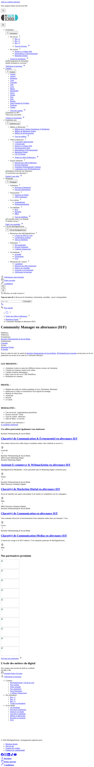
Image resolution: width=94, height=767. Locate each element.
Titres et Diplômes (21, 240)
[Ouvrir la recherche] (3, 287)
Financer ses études (22, 195)
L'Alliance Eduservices (18, 693)
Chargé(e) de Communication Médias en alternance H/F (34, 535)
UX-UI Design (20, 154)
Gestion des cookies (13, 748)
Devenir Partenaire (21, 165)
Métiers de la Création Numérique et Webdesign (32, 129)
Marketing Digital (21, 56)
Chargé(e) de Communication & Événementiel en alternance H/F (39, 438)
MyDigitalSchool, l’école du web (22, 683)
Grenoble (4, 343)
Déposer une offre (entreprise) (25, 266)
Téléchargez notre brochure (14, 277)
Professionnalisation (22, 204)
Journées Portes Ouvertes (13, 673)
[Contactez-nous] (2, 305)
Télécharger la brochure (23, 272)
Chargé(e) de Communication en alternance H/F (29, 513)
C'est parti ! (27, 301)
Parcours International (22, 190)
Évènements (19, 256)
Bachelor (18, 212)
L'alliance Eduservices (23, 249)
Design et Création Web (23, 51)
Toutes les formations (17, 703)
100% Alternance (21, 197)
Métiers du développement (24, 133)
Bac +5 (17, 43)
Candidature (8, 284)
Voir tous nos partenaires (10, 658)
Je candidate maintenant (9, 425)
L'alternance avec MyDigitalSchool (27, 169)
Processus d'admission (23, 187)
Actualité (18, 254)
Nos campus (14, 685)
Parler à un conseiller (22, 268)
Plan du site (10, 746)
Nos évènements (16, 691)
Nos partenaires (20, 245)
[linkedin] (9, 755)
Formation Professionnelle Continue (28, 167)
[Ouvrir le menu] (3, 25)
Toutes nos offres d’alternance (17, 316)
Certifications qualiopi (23, 238)
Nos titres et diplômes (18, 714)
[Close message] (3, 11)
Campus (8, 68)
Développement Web (22, 148)
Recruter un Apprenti (17, 718)
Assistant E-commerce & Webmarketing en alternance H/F (35, 464)
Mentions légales (12, 744)
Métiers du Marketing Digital (25, 131)
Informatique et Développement (26, 54)
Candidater (19, 264)
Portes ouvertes (9, 280)
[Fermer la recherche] (3, 290)
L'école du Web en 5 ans (23, 235)
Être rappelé (8, 308)
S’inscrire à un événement (24, 270)
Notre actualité (15, 687)
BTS (16, 210)
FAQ (16, 259)
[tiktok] (12, 755)
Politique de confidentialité (15, 750)
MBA (17, 214)
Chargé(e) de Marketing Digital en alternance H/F (30, 489)
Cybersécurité (20, 144)
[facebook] (2, 755)
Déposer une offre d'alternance (26, 163)
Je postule (4, 349)
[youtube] (15, 755)
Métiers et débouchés (17, 716)
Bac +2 (17, 39)
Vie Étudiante (15, 708)
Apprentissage (20, 202)
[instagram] (5, 755)
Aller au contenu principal (10, 2)
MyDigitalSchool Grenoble (67, 353)
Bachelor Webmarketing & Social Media (15, 339)
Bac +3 (17, 41)
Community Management (24, 142)
